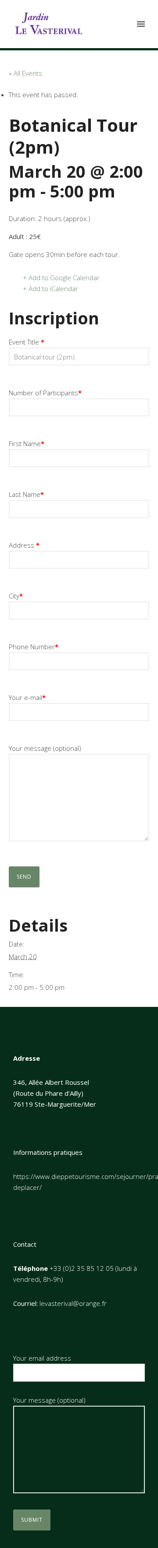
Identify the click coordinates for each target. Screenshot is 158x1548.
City (16, 595)
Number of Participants (45, 392)
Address (24, 545)
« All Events (25, 73)
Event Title (26, 342)
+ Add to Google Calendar (61, 277)
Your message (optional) (45, 748)
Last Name (26, 494)
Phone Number (33, 646)
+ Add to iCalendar (50, 288)
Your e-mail (27, 697)
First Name (26, 443)
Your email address (42, 1358)
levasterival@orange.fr (73, 1303)
